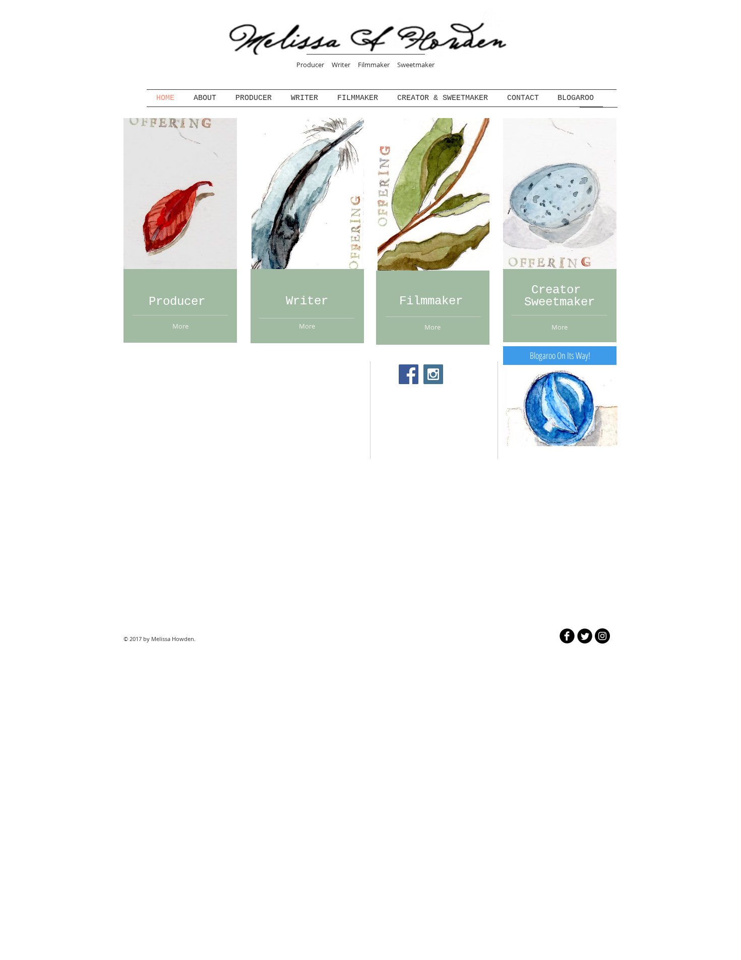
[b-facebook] (567, 636)
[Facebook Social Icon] (408, 374)
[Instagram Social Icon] (433, 374)
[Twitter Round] (584, 636)
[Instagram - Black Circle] (602, 636)
